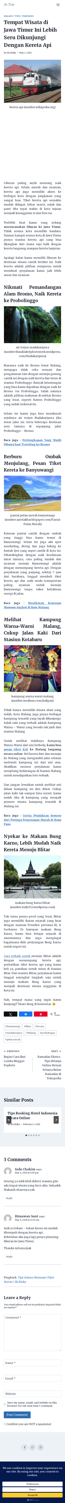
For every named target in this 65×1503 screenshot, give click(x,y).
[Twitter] (32, 1447)
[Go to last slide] (8, 1120)
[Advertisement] (32, 147)
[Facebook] (24, 1447)
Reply (9, 1198)
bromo (39, 1026)
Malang (8, 16)
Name (10, 1363)
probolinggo (47, 1033)
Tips (17, 16)
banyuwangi (12, 1026)
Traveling (28, 16)
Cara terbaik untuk (17, 956)
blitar (27, 1026)
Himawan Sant (26, 1216)
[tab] (26, 1135)
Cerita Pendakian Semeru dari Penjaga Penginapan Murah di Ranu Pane (32, 820)
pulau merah (12, 1039)
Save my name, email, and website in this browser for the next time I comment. (32, 1404)
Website (10, 1394)
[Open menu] (58, 4)
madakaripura (13, 1033)
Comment (13, 1317)
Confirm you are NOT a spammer (28, 1424)
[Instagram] (40, 1447)
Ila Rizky (11, 52)
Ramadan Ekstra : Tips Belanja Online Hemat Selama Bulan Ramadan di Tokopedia (49, 1065)
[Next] (56, 1120)
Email (10, 1378)
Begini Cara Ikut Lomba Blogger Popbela (15, 1058)
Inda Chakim (25, 1169)
